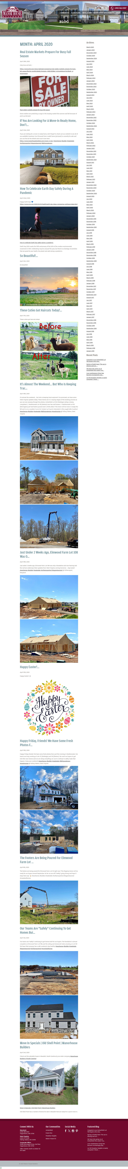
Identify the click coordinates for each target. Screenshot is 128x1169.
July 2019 (89, 233)
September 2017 (91, 295)
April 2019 (89, 241)
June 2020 (89, 202)
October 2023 (90, 89)
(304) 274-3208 (24, 1138)
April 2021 (89, 174)
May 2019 (89, 238)
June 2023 (89, 100)
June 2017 (89, 303)
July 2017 (89, 300)
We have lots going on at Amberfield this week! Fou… (95, 369)
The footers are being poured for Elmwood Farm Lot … (46, 859)
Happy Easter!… (29, 667)
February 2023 (90, 112)
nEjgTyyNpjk (48, 71)
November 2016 (91, 323)
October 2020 (90, 190)
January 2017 (90, 317)
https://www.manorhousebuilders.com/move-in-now (36, 141)
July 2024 (89, 64)
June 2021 (89, 168)
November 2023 (91, 86)
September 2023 (91, 92)
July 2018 (89, 266)
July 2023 (89, 98)
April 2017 (89, 309)
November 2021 (91, 154)
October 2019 (90, 224)
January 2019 (90, 250)
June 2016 (89, 337)
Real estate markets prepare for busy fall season (45, 54)
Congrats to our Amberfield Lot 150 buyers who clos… (96, 360)
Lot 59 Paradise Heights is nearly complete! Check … (96, 378)
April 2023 (89, 106)
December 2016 (91, 320)
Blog (124, 13)
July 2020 (89, 199)
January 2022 (90, 148)
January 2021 (90, 182)
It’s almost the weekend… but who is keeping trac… (48, 386)
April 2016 (89, 342)
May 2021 (89, 171)
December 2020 (91, 185)
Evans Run (49, 1133)
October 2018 (90, 258)
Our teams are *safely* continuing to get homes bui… (45, 930)
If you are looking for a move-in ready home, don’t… (48, 122)
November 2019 (91, 221)
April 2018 (89, 275)
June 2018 (89, 269)
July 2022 (89, 131)
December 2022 (91, 117)
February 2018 (90, 280)
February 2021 (90, 179)
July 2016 (89, 334)
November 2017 (91, 289)
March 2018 (90, 278)
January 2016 (90, 351)
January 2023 (90, 115)
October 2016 (90, 325)
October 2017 (90, 292)
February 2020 (90, 213)
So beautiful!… (29, 255)
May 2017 (89, 306)
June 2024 (89, 67)
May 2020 (89, 205)
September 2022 (91, 126)
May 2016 (89, 340)
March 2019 (90, 244)
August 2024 (90, 61)
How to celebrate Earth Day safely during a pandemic (46, 190)
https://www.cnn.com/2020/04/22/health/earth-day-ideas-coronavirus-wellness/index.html (48, 204)
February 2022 (90, 145)
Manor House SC (51, 1138)
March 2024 (90, 75)
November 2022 (91, 120)
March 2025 (90, 47)
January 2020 (90, 216)
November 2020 (91, 188)
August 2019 (90, 230)
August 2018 (90, 264)
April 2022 (89, 140)
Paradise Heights (51, 1136)
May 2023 (89, 103)
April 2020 (89, 207)
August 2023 (90, 95)
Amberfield (49, 1130)
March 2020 (90, 210)
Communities (64, 13)
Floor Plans (75, 13)
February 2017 (90, 314)
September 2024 (91, 58)
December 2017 (91, 286)
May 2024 (89, 70)
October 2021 (90, 157)
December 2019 (91, 219)
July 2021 (89, 165)
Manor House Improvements (104, 13)
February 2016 (90, 348)
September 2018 (91, 261)
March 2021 (90, 176)
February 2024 (90, 78)
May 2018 (89, 272)
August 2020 (90, 196)
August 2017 (90, 297)
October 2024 (90, 55)
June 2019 (89, 235)
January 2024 (90, 81)
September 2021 (91, 160)
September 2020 (91, 193)
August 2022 (90, 129)
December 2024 (91, 53)
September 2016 (91, 328)
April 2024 (89, 72)
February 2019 (90, 247)
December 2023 (91, 84)
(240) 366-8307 (120, 8)
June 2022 (89, 134)
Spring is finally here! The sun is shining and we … (96, 365)
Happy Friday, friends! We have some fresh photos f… (46, 742)
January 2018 (90, 283)
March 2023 (90, 109)
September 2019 (91, 227)
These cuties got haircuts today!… (41, 310)
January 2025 (90, 50)
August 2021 (90, 162)
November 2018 (91, 255)
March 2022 (90, 143)
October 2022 (90, 123)
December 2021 (91, 151)
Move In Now (86, 13)
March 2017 (89, 311)
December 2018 (91, 252)
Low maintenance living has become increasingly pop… (95, 374)
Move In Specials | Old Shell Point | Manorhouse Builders (48, 1045)
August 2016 (90, 331)
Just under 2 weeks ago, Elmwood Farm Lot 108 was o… (49, 554)
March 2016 (90, 345)
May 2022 (89, 137)
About (118, 13)
